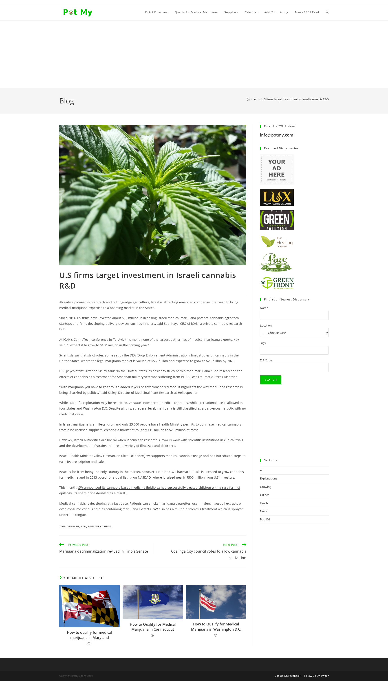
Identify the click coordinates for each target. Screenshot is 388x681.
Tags (263, 343)
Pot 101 (265, 519)
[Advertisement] (194, 54)
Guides (264, 495)
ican (83, 526)
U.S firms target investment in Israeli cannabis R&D (295, 99)
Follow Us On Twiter (316, 676)
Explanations (268, 478)
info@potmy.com (276, 135)
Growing (265, 487)
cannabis (73, 526)
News (263, 511)
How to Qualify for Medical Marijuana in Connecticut (153, 627)
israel (108, 526)
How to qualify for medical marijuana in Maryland (89, 635)
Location (266, 325)
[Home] (248, 99)
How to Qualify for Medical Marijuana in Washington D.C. (216, 627)
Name (264, 308)
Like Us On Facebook (287, 676)
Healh (264, 503)
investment (95, 526)
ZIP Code (266, 360)
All (261, 470)
